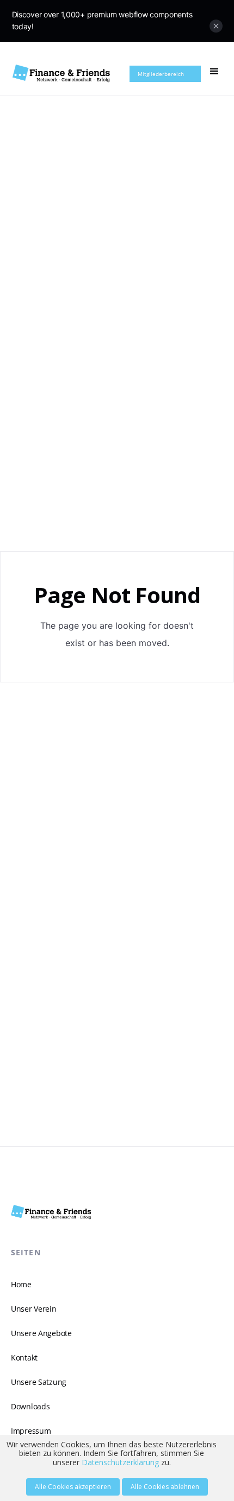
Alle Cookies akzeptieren (73, 1486)
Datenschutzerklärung (120, 1462)
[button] (214, 71)
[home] (62, 73)
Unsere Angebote (41, 1333)
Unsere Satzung (38, 1382)
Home (21, 1284)
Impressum (31, 1431)
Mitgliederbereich (161, 74)
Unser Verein (34, 1309)
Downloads (30, 1406)
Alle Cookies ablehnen (165, 1486)
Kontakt (24, 1357)
